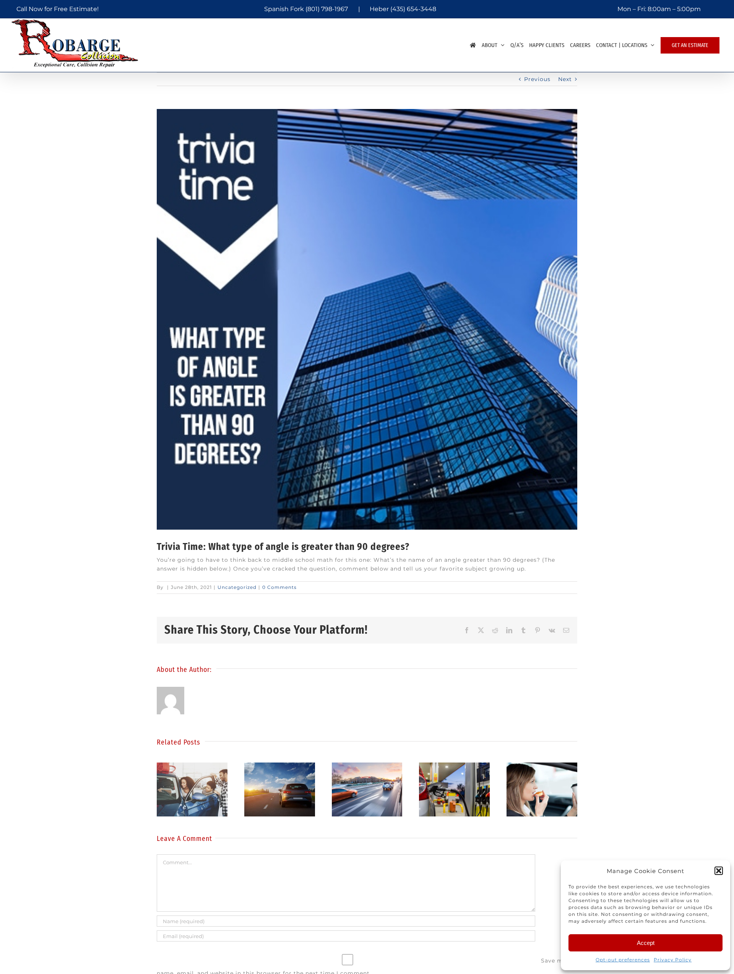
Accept (645, 943)
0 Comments (279, 587)
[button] (719, 871)
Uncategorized (237, 587)
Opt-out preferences (623, 960)
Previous (537, 79)
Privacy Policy (673, 960)
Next (565, 79)
